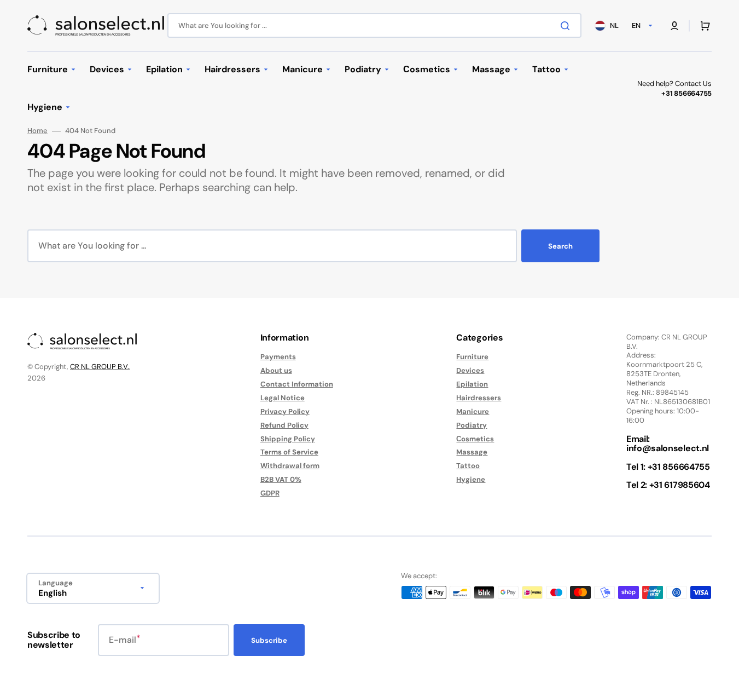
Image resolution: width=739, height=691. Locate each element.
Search (560, 246)
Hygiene (470, 479)
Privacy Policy (285, 411)
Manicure (472, 411)
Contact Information (296, 384)
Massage (471, 452)
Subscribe (269, 640)
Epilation (472, 384)
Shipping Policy (287, 439)
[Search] (567, 26)
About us (276, 370)
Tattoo (468, 465)
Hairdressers (478, 397)
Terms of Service (289, 452)
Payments (278, 357)
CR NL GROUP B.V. (99, 366)
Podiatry (471, 425)
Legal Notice (282, 397)
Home (37, 130)
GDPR (270, 493)
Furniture (472, 357)
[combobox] (374, 25)
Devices (470, 370)
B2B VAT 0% (280, 479)
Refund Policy (284, 425)
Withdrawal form (289, 465)
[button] (674, 26)
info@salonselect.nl (667, 448)
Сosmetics (475, 439)
